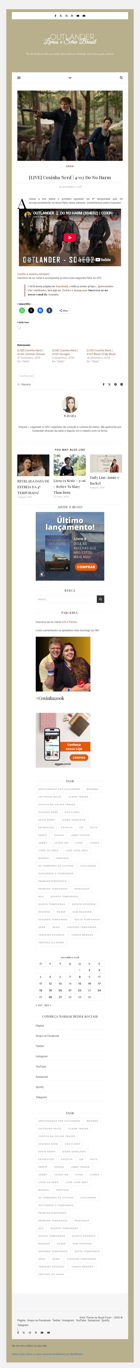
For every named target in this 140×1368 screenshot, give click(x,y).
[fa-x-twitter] (61, 15)
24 (99, 990)
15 (79, 983)
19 (50, 990)
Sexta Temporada (87, 919)
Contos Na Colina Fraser (56, 804)
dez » (47, 1005)
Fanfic (42, 835)
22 (79, 990)
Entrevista (46, 827)
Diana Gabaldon (74, 820)
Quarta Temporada (64, 896)
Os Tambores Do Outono (56, 866)
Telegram (41, 1097)
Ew (81, 827)
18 (40, 990)
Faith (94, 827)
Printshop (82, 889)
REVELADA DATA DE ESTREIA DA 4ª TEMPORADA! (33, 487)
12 (50, 983)
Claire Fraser (78, 797)
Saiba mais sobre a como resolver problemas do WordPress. (47, 1354)
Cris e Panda (69, 621)
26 (50, 997)
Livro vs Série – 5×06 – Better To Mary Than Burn (70, 487)
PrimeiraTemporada (52, 881)
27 (60, 997)
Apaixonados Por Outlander (59, 789)
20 (60, 990)
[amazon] (72, 15)
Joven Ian (61, 843)
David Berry (47, 820)
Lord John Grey (77, 850)
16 (89, 983)
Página (40, 1025)
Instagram (42, 1056)
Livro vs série (48, 850)
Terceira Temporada (82, 927)
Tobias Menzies (82, 935)
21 (70, 990)
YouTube (41, 1066)
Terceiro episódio (51, 935)
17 (99, 983)
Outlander (88, 866)
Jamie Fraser (80, 835)
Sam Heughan (82, 912)
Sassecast (42, 1076)
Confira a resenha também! (33, 274)
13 (60, 983)
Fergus (59, 835)
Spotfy (40, 1086)
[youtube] (78, 15)
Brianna (92, 789)
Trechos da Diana (51, 942)
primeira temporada (53, 889)
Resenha (44, 912)
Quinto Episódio (84, 904)
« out (39, 1005)
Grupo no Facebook (47, 1035)
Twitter (40, 1046)
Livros (94, 843)
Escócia (67, 827)
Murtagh (63, 858)
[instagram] (66, 15)
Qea (41, 896)
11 (40, 983)
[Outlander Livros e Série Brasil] (70, 40)
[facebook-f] (56, 15)
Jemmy (43, 843)
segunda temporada (53, 919)
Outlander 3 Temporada (56, 873)
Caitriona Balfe (50, 797)
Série (70, 166)
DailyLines (72, 812)
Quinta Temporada (51, 904)
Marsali (44, 858)
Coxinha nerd (26, 376)
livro (79, 843)
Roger (61, 912)
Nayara (26, 384)
